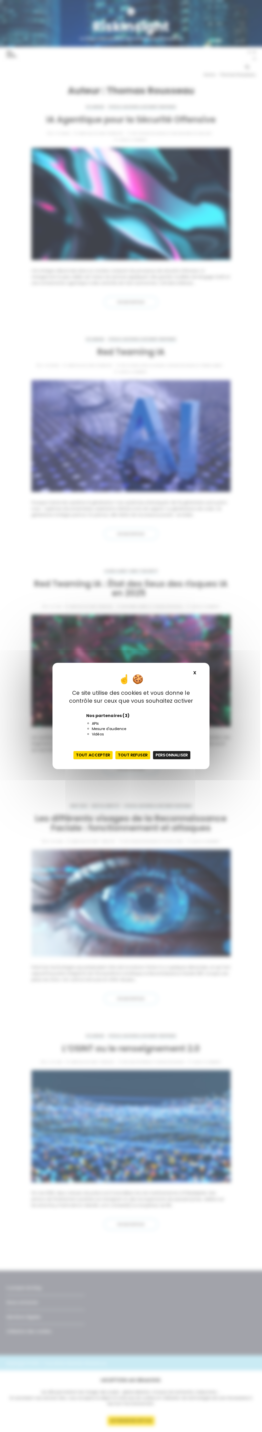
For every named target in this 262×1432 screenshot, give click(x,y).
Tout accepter (93, 755)
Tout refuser (133, 755)
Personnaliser (172, 755)
